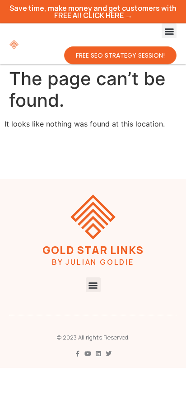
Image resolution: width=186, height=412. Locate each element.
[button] (169, 30)
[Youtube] (88, 354)
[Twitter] (109, 354)
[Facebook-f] (77, 354)
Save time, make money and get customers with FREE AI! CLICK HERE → (93, 11)
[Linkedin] (98, 354)
